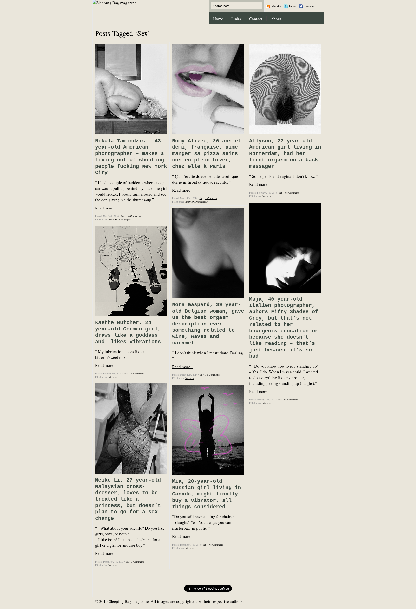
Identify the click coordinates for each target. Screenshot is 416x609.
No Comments (134, 216)
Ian (122, 216)
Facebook (309, 6)
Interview (112, 219)
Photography (124, 219)
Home (218, 18)
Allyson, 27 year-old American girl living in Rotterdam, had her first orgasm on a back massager (285, 154)
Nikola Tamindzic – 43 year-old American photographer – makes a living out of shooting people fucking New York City (131, 157)
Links (236, 18)
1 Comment (211, 198)
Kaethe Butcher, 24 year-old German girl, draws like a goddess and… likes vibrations (128, 332)
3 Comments (137, 561)
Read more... (105, 208)
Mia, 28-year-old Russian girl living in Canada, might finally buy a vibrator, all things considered (206, 494)
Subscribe (276, 6)
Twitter (292, 6)
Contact (255, 18)
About (276, 18)
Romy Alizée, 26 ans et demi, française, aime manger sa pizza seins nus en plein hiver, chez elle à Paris (206, 154)
